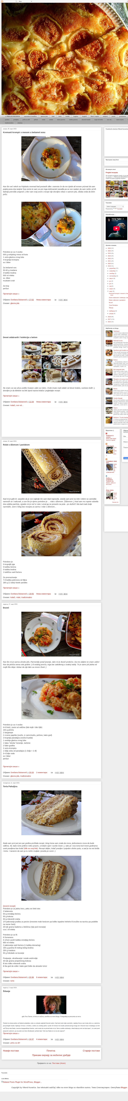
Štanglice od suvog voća (120, 379)
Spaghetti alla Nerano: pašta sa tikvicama (110, 482)
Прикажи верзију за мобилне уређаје (51, 1055)
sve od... (109, 119)
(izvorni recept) (9, 906)
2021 (109, 261)
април (111, 288)
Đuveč (6, 608)
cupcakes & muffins (30, 116)
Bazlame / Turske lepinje (120, 417)
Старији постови (91, 1050)
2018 (109, 316)
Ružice (115, 360)
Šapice (115, 408)
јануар (111, 313)
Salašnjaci (116, 331)
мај (110, 286)
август (111, 278)
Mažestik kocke (118, 340)
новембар (112, 271)
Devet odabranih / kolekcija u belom (20, 337)
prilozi (36, 119)
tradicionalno (9, 123)
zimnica (20, 123)
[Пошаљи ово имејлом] (59, 300)
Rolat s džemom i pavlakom (16, 445)
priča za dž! (26, 119)
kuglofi (84, 116)
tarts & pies (120, 119)
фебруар (112, 311)
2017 (109, 319)
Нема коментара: (44, 300)
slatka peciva (73, 119)
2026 (109, 248)
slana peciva (61, 119)
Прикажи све (115, 502)
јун (110, 283)
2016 (109, 321)
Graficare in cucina (110, 436)
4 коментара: (42, 1039)
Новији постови (11, 1050)
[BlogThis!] (61, 300)
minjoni (105, 116)
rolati (43, 119)
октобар (112, 273)
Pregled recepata (112, 172)
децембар (112, 268)
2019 (109, 266)
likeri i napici (95, 116)
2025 (109, 251)
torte (12, 981)
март (111, 291)
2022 (109, 258)
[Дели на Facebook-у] (65, 300)
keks (60, 116)
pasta (113, 116)
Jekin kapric (110, 446)
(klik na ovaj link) (31, 848)
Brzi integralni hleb (118, 369)
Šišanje (6, 991)
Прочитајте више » (11, 294)
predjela (16, 119)
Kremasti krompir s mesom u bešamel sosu (24, 132)
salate (51, 119)
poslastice (122, 116)
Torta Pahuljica (10, 786)
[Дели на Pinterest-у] (67, 300)
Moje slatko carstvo (110, 490)
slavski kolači (86, 119)
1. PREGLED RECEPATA (12, 116)
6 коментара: (42, 977)
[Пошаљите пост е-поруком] (55, 300)
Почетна (51, 1050)
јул (110, 281)
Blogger (124, 1087)
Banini (115, 388)
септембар (112, 276)
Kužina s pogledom (109, 478)
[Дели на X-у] (63, 300)
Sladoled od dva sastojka (115, 496)
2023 (109, 256)
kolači (67, 116)
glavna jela (44, 116)
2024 (109, 253)
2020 (109, 263)
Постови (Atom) (59, 1063)
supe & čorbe (98, 119)
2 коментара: (42, 772)
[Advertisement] (51, 320)
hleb (53, 116)
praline (7, 119)
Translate (119, 209)
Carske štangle (117, 398)
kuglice (75, 116)
